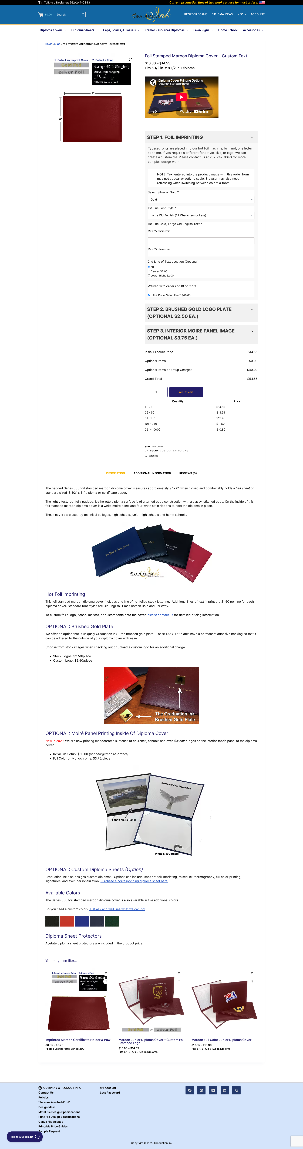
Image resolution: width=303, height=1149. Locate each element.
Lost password (110, 1092)
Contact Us (46, 1092)
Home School (228, 30)
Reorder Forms (195, 14)
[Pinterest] (201, 1090)
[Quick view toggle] (106, 981)
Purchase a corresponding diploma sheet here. (134, 881)
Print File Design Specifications (59, 1116)
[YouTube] (213, 1090)
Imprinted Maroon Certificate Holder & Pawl (78, 1040)
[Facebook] (190, 1090)
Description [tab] (115, 473)
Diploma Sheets (82, 30)
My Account (108, 1088)
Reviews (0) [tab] (188, 473)
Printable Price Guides (53, 1126)
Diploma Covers (51, 30)
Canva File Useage (50, 1121)
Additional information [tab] (152, 473)
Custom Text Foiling (174, 450)
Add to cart (186, 392)
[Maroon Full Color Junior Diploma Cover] (224, 1001)
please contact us (160, 615)
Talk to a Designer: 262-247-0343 (67, 2)
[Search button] (83, 14)
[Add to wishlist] (106, 973)
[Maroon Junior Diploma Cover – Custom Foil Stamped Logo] (152, 1001)
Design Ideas (47, 1107)
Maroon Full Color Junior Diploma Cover (221, 1040)
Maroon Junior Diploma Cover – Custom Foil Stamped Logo (151, 1041)
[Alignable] (236, 1090)
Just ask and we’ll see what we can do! (117, 909)
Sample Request (49, 1131)
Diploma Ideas (222, 14)
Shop (57, 44)
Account (258, 14)
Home (48, 44)
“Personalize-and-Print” (54, 1102)
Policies (43, 1097)
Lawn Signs (201, 30)
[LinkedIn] (225, 1090)
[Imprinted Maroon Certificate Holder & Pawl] (78, 1001)
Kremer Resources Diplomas (164, 30)
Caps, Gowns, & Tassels (119, 30)
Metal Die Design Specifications (59, 1112)
